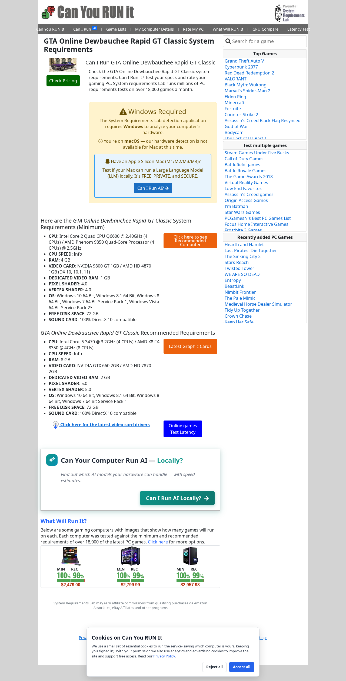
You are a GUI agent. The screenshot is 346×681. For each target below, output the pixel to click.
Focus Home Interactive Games (256, 224)
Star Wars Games (242, 212)
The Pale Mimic (240, 298)
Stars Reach (237, 262)
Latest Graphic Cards (190, 346)
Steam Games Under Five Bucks (257, 153)
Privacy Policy (164, 656)
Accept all (241, 666)
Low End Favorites (243, 188)
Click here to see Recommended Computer (190, 240)
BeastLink (234, 286)
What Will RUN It (228, 29)
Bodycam (234, 132)
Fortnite (233, 109)
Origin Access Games (246, 200)
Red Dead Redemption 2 (249, 73)
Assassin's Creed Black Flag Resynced (263, 120)
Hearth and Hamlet (244, 244)
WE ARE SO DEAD (242, 274)
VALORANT (236, 79)
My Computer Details (154, 29)
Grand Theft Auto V (244, 61)
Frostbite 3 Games (243, 230)
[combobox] (268, 41)
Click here (158, 542)
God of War (236, 126)
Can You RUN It (50, 29)
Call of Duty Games (244, 159)
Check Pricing (63, 81)
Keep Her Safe (239, 322)
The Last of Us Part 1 (246, 138)
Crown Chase (238, 316)
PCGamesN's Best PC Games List (258, 218)
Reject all (214, 666)
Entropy (233, 280)
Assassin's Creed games (249, 194)
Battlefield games (242, 165)
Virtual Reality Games (246, 182)
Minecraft (235, 103)
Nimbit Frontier (240, 292)
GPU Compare (265, 29)
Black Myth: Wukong (246, 85)
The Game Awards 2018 (249, 177)
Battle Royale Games (246, 171)
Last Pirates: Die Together (251, 250)
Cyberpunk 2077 (241, 67)
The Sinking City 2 (243, 256)
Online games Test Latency (183, 429)
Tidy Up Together (242, 310)
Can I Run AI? (151, 188)
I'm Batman (236, 206)
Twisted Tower (239, 268)
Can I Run (84, 29)
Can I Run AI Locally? (173, 498)
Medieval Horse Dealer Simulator (258, 304)
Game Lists (116, 29)
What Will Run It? (64, 520)
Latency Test (298, 29)
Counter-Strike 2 (241, 115)
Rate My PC (193, 29)
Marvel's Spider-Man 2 (247, 91)
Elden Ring (235, 97)
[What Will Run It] (71, 556)
